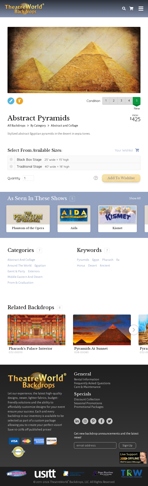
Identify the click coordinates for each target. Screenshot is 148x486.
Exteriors (34, 271)
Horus (81, 265)
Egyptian (40, 265)
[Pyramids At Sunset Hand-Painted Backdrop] (102, 330)
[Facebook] (101, 421)
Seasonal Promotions (88, 403)
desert (92, 265)
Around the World (20, 265)
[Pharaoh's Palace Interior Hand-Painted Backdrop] (36, 330)
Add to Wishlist (121, 178)
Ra (117, 259)
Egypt (95, 259)
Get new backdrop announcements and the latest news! (106, 435)
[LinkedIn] (77, 421)
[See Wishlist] (131, 8)
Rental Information (86, 379)
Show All (134, 198)
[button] (134, 330)
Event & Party (16, 271)
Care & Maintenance (87, 386)
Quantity (14, 178)
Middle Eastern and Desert (25, 276)
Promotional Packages (88, 406)
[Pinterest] (93, 421)
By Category (38, 125)
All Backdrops (16, 125)
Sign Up (127, 445)
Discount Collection (87, 399)
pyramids (83, 259)
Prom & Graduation (20, 282)
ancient (105, 265)
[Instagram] (85, 421)
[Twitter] (109, 421)
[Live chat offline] (132, 458)
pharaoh (107, 259)
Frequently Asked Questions (92, 383)
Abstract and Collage (64, 125)
